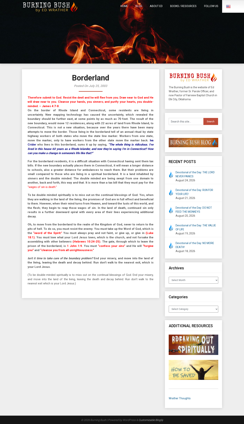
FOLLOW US (211, 6)
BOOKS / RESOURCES (183, 6)
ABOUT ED (156, 6)
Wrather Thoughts (180, 398)
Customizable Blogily (151, 420)
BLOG (139, 6)
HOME (124, 6)
